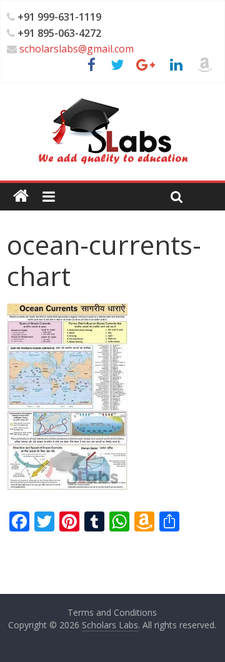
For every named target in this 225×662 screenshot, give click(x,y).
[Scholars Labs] (21, 196)
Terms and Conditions (112, 612)
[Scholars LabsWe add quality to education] (112, 97)
